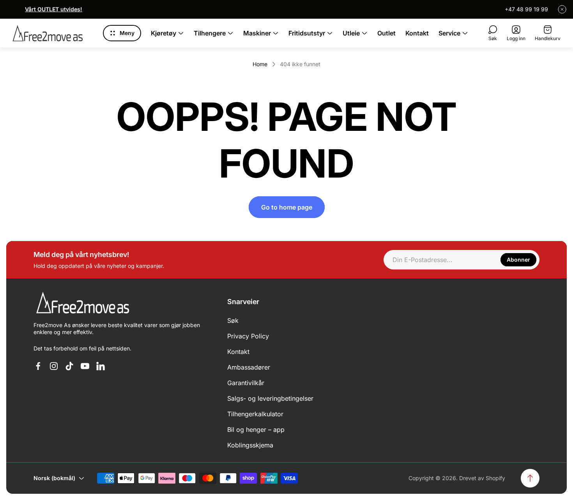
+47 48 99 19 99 (526, 9)
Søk (233, 320)
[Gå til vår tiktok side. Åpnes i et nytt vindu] (69, 366)
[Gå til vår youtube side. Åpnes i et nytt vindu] (85, 366)
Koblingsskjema (250, 445)
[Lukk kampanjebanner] (562, 9)
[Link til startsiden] (82, 303)
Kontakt (238, 352)
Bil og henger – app (256, 429)
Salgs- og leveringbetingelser (270, 398)
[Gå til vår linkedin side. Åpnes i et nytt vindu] (100, 366)
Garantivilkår (245, 383)
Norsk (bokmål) (54, 478)
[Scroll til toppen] (530, 478)
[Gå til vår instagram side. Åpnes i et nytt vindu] (53, 366)
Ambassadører (248, 367)
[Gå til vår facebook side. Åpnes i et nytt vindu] (38, 366)
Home (260, 64)
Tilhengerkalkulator (255, 414)
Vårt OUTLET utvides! (53, 9)
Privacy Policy (248, 336)
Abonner (518, 259)
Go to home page (286, 207)
